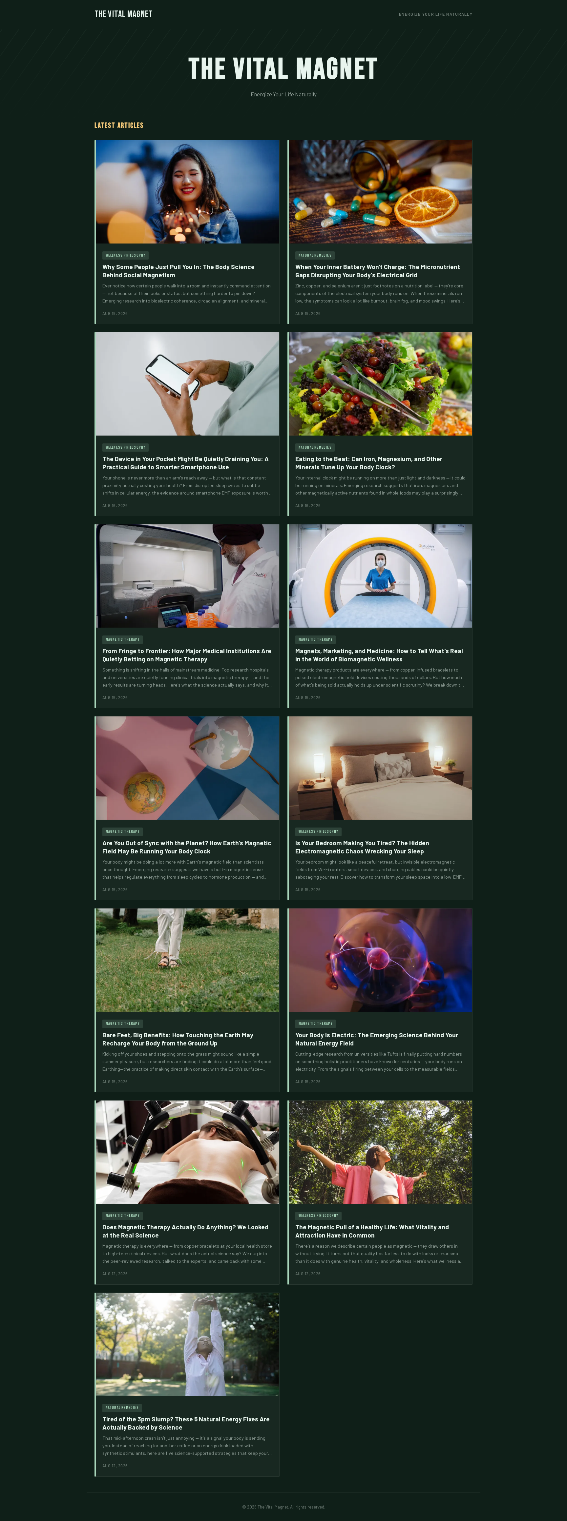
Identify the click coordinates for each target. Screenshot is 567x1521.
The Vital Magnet (123, 14)
